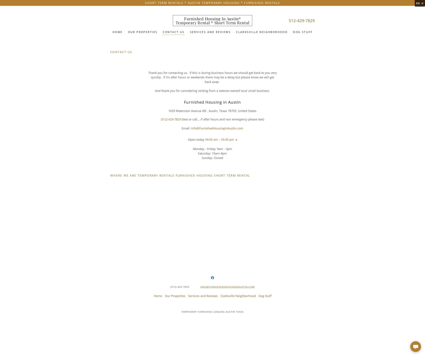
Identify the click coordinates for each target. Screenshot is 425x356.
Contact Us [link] (173, 32)
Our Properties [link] (143, 32)
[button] (235, 140)
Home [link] (118, 32)
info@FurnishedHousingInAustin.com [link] (217, 128)
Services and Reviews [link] (210, 32)
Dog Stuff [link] (302, 32)
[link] (212, 23)
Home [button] (158, 296)
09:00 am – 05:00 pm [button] (219, 140)
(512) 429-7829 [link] (171, 119)
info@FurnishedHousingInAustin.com (227, 286)
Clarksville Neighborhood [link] (262, 32)
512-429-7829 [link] (302, 20)
